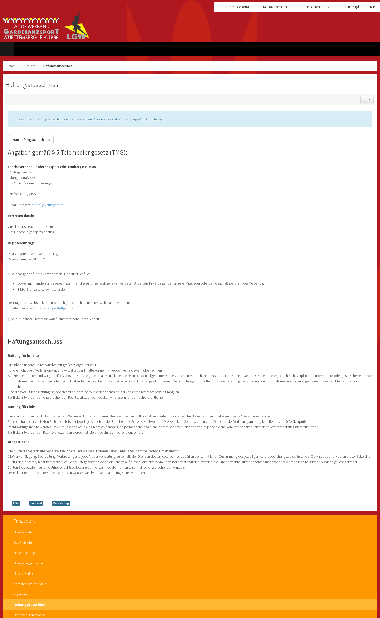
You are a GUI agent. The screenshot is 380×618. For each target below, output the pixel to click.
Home (10, 66)
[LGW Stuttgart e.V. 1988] (46, 26)
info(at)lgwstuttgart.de (47, 204)
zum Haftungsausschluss (31, 139)
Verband (36, 503)
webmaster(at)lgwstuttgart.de (51, 308)
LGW (16, 503)
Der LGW (30, 66)
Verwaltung (61, 503)
